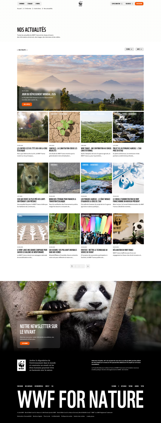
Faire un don (139, 4)
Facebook (114, 386)
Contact (47, 386)
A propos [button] (38, 4)
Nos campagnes (28, 386)
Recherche (128, 4)
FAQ (52, 386)
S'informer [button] (21, 4)
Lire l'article (27, 104)
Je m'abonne (25, 343)
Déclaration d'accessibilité (24, 416)
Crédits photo (90, 416)
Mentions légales (37, 416)
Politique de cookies (66, 416)
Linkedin (137, 386)
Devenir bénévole (39, 386)
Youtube (130, 386)
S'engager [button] (29, 4)
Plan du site (47, 416)
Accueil (19, 9)
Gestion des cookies (79, 416)
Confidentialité (56, 416)
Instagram (123, 386)
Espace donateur (116, 4)
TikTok (142, 386)
